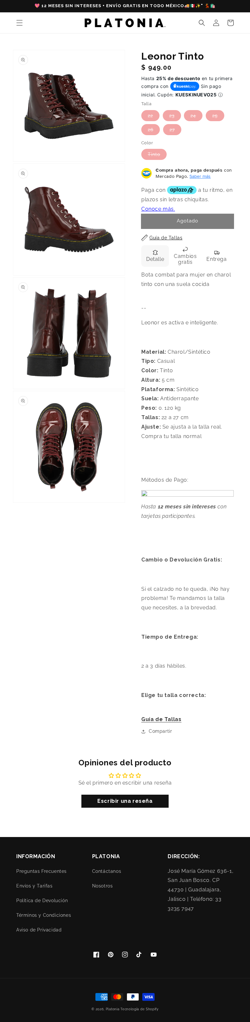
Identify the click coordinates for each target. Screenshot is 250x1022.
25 (215, 115)
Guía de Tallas (161, 719)
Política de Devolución (42, 900)
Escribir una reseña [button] (124, 801)
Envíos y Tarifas (34, 885)
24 (193, 115)
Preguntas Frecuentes (41, 871)
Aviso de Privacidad (39, 929)
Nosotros (102, 885)
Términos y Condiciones (43, 915)
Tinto (154, 154)
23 (171, 115)
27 (172, 129)
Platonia (112, 1009)
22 (150, 115)
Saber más (200, 176)
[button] (19, 23)
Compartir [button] (160, 731)
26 (150, 129)
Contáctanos (106, 871)
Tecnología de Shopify (139, 1009)
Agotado (187, 221)
